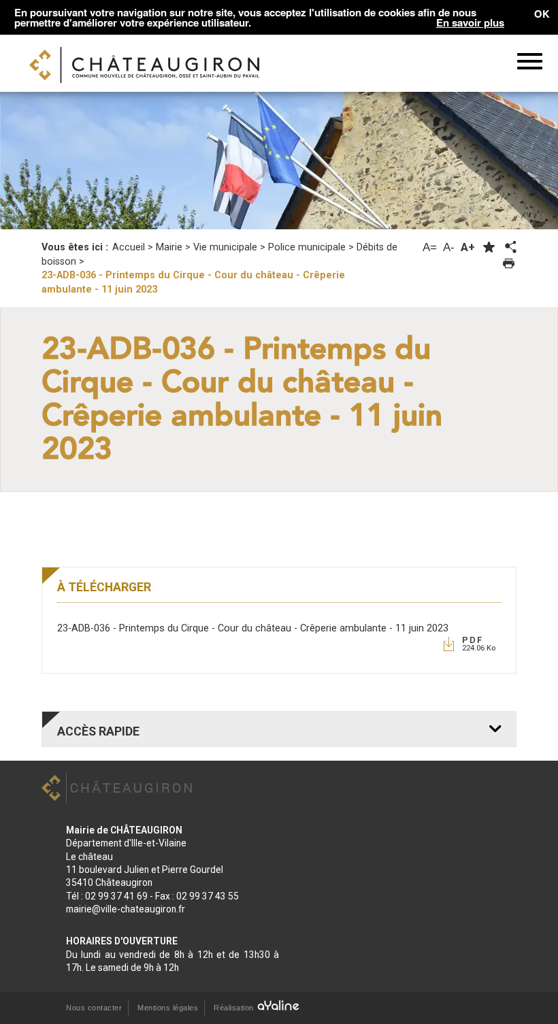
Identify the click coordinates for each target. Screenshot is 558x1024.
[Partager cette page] (509, 248)
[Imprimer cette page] (508, 263)
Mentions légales (167, 1008)
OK (542, 13)
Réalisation (235, 1008)
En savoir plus (470, 23)
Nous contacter (94, 1008)
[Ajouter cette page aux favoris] (489, 247)
